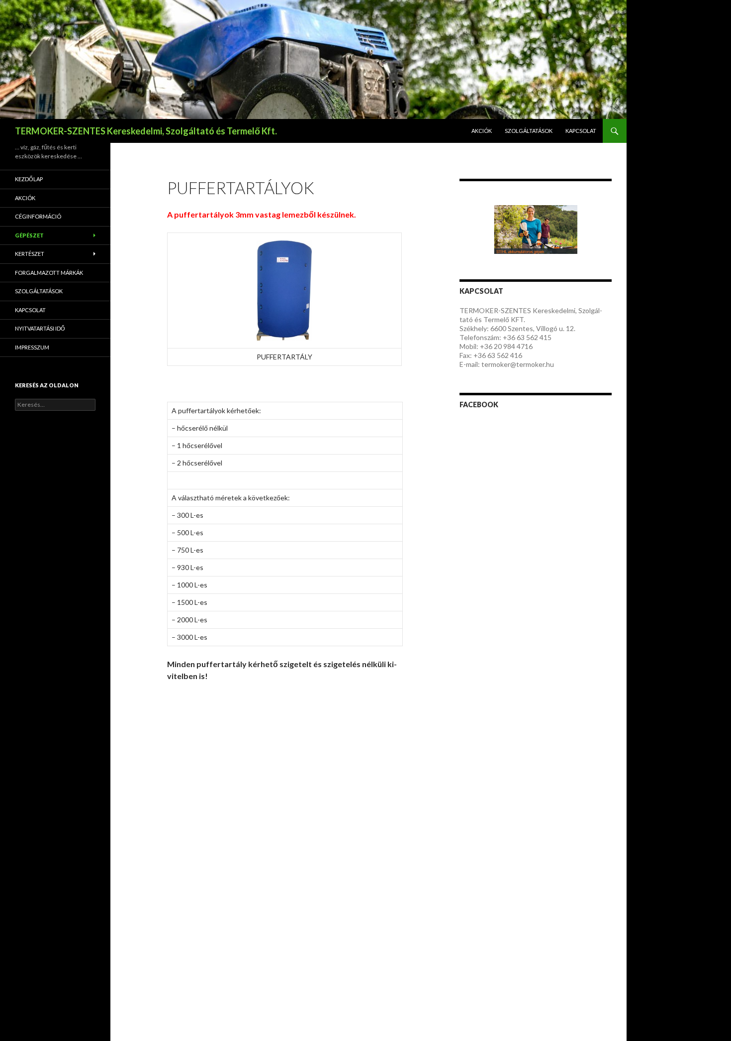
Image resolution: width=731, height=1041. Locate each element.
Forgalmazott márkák (49, 272)
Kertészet (29, 253)
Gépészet (29, 235)
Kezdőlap (29, 179)
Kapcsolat (580, 130)
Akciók (481, 130)
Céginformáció (38, 216)
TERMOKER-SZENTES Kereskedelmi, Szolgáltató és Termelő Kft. (146, 130)
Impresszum (32, 347)
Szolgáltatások (528, 130)
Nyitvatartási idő (40, 328)
